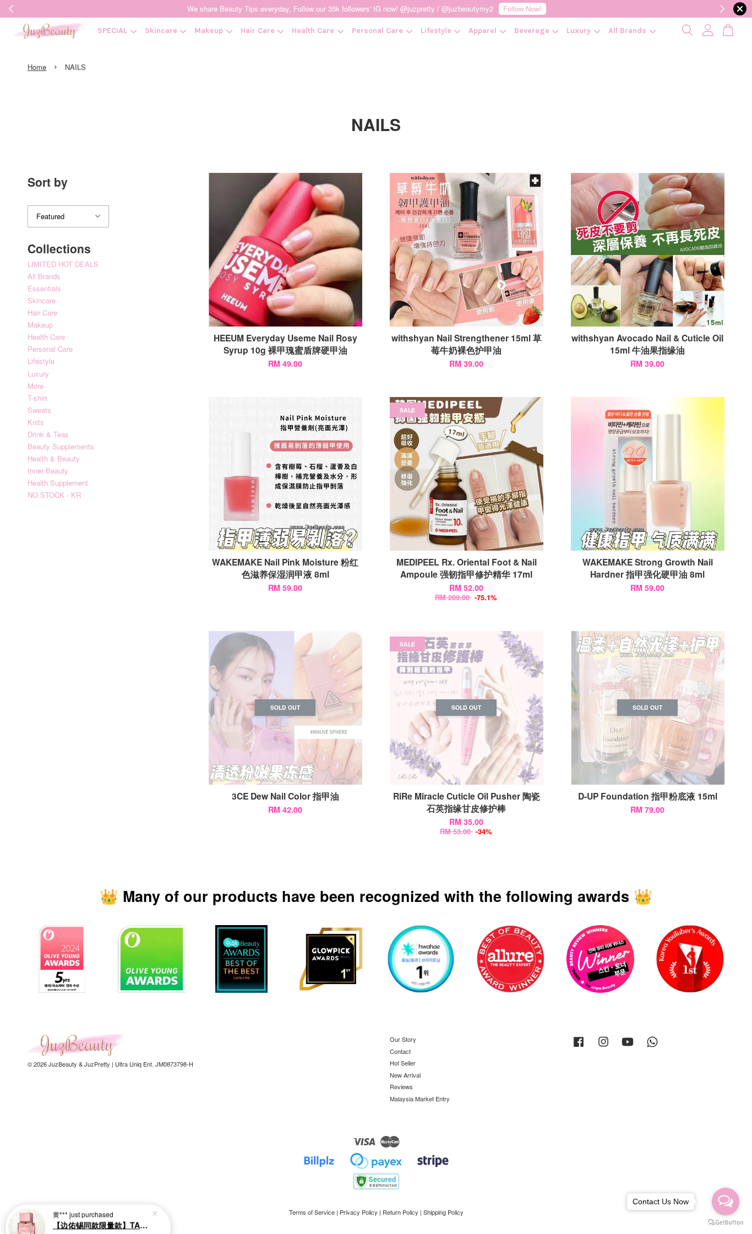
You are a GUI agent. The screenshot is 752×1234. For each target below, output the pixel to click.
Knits (36, 422)
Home (37, 67)
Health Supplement (58, 482)
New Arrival (405, 1074)
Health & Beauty (54, 458)
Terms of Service (312, 1212)
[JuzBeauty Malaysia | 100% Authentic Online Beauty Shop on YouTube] (627, 1046)
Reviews (401, 1086)
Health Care (313, 30)
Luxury (578, 30)
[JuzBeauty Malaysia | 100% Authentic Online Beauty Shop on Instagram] (603, 1046)
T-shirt (37, 398)
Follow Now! (522, 8)
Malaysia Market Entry (420, 1098)
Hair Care (258, 30)
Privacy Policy (359, 1212)
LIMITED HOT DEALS (63, 264)
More (35, 385)
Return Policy (400, 1212)
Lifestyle (436, 30)
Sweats (39, 410)
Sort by (48, 181)
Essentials (44, 288)
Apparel (482, 30)
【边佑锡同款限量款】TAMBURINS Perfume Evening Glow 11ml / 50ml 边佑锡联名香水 (101, 1203)
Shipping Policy (443, 1212)
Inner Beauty (48, 470)
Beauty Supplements (61, 446)
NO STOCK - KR (54, 495)
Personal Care (377, 30)
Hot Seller (403, 1062)
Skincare (161, 30)
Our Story (403, 1039)
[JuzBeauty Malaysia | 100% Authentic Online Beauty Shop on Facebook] (578, 1046)
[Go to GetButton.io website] (725, 1222)
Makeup (208, 30)
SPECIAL (112, 30)
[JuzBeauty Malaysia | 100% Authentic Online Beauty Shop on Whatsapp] (652, 1046)
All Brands (627, 30)
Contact (400, 1051)
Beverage (531, 30)
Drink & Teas (48, 434)
